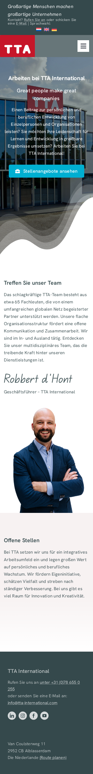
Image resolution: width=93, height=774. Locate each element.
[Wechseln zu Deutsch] (54, 29)
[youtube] (44, 716)
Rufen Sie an (34, 19)
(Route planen (53, 757)
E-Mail (21, 23)
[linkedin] (12, 716)
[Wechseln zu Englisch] (46, 29)
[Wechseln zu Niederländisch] (39, 29)
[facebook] (33, 716)
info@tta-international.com (32, 703)
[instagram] (23, 716)
